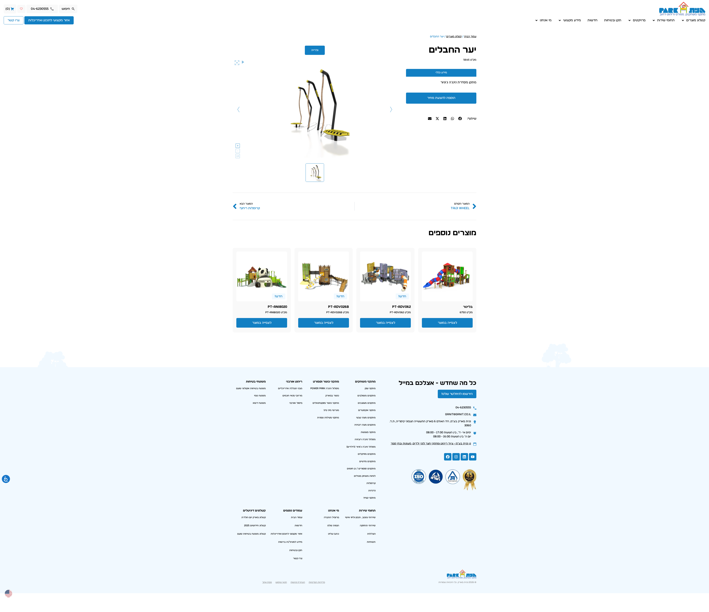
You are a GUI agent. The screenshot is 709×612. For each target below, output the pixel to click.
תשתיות (371, 542)
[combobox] (68, 9)
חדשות (592, 20)
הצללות (371, 534)
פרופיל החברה (331, 517)
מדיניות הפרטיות (317, 582)
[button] (460, 118)
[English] (9, 593)
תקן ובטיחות (612, 20)
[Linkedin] (464, 456)
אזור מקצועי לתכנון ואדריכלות (286, 534)
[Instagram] (456, 456)
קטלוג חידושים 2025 (255, 525)
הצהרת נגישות (298, 582)
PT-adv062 (401, 307)
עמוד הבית (470, 36)
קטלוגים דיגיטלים (254, 510)
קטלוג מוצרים (695, 20)
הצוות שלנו (333, 525)
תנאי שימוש (281, 582)
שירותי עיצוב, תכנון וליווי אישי (360, 517)
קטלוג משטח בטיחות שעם (251, 534)
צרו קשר (297, 558)
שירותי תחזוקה (368, 525)
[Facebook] (447, 456)
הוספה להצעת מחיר (441, 97)
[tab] (441, 72)
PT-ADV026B (338, 307)
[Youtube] (472, 456)
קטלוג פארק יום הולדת (254, 517)
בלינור (468, 307)
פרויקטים (639, 20)
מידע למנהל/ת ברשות (290, 542)
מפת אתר (267, 582)
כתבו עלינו (333, 534)
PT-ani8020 (277, 307)
